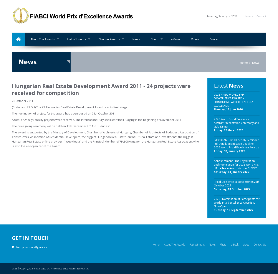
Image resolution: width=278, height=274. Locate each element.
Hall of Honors (76, 39)
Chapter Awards (109, 39)
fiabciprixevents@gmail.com (32, 247)
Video (195, 39)
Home (249, 16)
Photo (155, 39)
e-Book (175, 39)
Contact (261, 16)
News (136, 39)
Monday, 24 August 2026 (222, 16)
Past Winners (197, 244)
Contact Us (260, 244)
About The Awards (43, 39)
